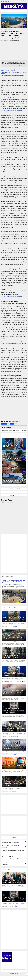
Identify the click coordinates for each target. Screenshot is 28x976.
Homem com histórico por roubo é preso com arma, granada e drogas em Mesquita (13, 747)
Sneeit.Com (16, 973)
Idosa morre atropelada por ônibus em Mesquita (13, 75)
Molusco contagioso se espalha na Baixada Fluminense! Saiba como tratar (13, 692)
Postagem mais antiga (14, 492)
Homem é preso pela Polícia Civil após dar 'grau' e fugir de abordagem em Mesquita (13, 655)
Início (1, 29)
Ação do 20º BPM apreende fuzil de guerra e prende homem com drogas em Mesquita (13, 618)
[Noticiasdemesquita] (12, 1)
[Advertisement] (10, 51)
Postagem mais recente (14, 488)
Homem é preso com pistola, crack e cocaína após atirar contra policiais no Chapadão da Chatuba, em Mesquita (13, 581)
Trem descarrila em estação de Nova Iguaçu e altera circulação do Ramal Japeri (14, 458)
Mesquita (5, 29)
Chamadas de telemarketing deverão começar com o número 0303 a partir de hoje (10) (13, 69)
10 (4, 781)
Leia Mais (15, 626)
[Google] (6, 1)
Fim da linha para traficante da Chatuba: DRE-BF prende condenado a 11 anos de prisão (13, 710)
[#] (1, 1)
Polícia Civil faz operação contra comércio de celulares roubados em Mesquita (13, 673)
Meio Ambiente (10, 29)
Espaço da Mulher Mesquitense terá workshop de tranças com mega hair (14, 469)
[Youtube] (8, 1)
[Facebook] (3, 1)
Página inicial (14, 495)
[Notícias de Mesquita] (14, 8)
